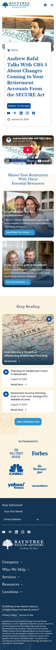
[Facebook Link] (33, 113)
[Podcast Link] (14, 113)
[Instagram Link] (27, 113)
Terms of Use (26, 615)
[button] (52, 5)
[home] (15, 5)
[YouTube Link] (8, 113)
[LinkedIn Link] (21, 113)
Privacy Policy (9, 615)
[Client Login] (45, 5)
